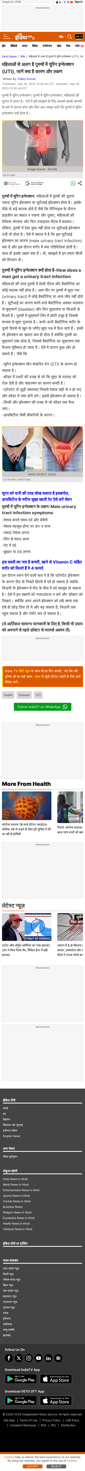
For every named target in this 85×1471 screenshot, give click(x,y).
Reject (56, 1466)
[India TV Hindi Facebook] (65, 2)
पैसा (68, 46)
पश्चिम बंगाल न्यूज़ (11, 1279)
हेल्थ (23, 56)
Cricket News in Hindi (17, 1201)
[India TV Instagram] (29, 1358)
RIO (53, 1425)
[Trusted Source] (34, 183)
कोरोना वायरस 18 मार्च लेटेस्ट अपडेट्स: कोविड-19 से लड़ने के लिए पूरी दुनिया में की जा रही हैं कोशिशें (26, 829)
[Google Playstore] (21, 1379)
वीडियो (13, 46)
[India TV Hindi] (25, 37)
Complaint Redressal (23, 1425)
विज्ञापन (6, 1119)
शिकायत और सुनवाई (13, 1125)
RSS (43, 1425)
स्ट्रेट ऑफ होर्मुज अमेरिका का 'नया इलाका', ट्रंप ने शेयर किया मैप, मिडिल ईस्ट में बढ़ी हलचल (26, 950)
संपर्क (5, 1108)
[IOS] (57, 2)
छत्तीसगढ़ (7, 1324)
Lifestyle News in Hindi (17, 1229)
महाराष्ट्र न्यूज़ (10, 1296)
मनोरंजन (47, 46)
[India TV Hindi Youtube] (71, 2)
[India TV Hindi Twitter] (68, 2)
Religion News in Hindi (17, 1212)
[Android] (60, 2)
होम (4, 46)
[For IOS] (56, 1400)
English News (11, 1136)
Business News (12, 1206)
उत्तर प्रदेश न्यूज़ (11, 1268)
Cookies (9, 1457)
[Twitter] (19, 1358)
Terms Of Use (28, 1420)
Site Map (9, 1420)
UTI (38, 695)
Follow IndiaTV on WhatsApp (39, 707)
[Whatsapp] (73, 183)
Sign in (78, 1)
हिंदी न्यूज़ (24, 671)
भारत (24, 46)
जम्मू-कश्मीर (9, 1329)
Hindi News (9, 56)
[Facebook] (9, 1358)
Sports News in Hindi (16, 1195)
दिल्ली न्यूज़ (8, 1274)
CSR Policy (72, 1420)
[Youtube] (38, 1358)
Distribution (68, 1425)
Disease (24, 695)
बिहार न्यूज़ (8, 1285)
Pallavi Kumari (27, 78)
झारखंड (7, 1335)
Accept (32, 1466)
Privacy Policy (51, 1420)
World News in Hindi (16, 1184)
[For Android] (21, 1400)
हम (4, 1113)
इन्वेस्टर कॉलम (10, 1130)
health (8, 695)
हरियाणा (7, 1318)
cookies (72, 1460)
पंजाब (5, 1313)
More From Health (26, 784)
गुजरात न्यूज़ (9, 1307)
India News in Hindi (15, 1179)
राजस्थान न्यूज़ (10, 1301)
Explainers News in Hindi (19, 1218)
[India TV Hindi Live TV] (79, 37)
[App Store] (56, 1379)
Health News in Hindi (16, 1223)
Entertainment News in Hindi (21, 1190)
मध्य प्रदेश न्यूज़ (11, 1290)
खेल (59, 46)
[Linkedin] (48, 1358)
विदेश (35, 46)
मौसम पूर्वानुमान (10, 1156)
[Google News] (12, 183)
